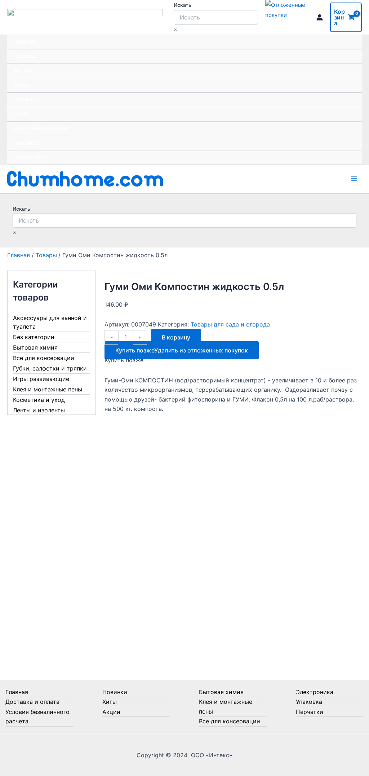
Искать (182, 5)
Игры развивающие (41, 378)
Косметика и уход (39, 399)
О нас (22, 114)
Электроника (314, 692)
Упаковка (309, 701)
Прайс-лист (30, 157)
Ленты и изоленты (39, 410)
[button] (182, 350)
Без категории (33, 337)
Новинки (26, 99)
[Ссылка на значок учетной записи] (319, 17)
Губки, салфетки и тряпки (50, 368)
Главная (26, 42)
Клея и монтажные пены (47, 389)
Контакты (28, 143)
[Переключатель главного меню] (354, 179)
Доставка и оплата (41, 128)
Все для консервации (43, 357)
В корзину (176, 337)
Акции (23, 71)
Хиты (21, 85)
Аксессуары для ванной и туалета (50, 322)
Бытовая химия (35, 347)
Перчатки (309, 711)
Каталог (25, 56)
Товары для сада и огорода (230, 324)
